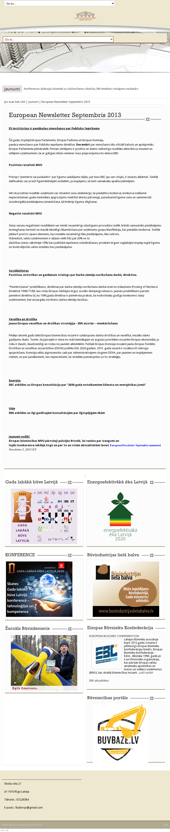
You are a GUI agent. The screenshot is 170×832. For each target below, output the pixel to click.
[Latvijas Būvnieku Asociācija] (85, 22)
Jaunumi (33, 101)
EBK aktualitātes (99, 680)
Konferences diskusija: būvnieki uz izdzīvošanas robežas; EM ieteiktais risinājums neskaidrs (81, 88)
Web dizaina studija (14, 824)
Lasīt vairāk (146, 672)
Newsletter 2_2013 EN (22, 449)
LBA (23, 101)
